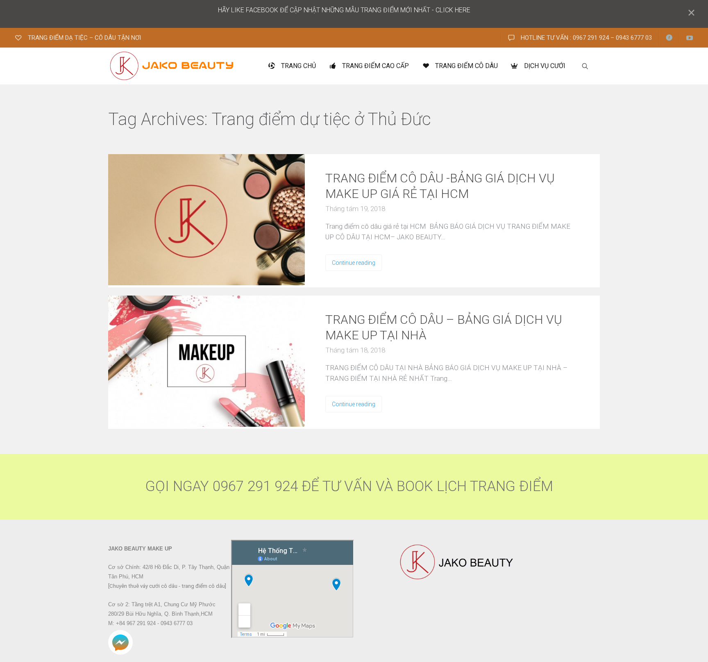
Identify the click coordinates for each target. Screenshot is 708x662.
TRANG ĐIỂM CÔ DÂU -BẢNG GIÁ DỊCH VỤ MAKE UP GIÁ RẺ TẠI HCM (440, 186)
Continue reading (353, 262)
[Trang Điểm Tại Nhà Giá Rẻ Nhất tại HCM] (172, 66)
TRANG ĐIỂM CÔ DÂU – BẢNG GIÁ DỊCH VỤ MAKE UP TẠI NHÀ (443, 327)
